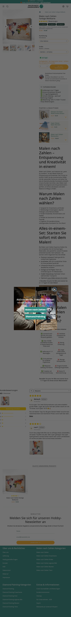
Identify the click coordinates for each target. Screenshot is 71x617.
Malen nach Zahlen (35, 309)
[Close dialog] (54, 289)
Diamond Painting (35, 316)
